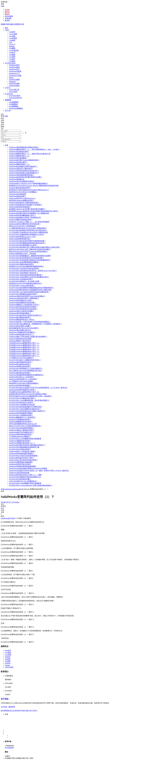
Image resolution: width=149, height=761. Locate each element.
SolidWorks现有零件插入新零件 (20, 464)
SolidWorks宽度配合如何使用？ (20, 366)
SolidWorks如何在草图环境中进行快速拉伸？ (25, 224)
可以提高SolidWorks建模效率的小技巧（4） (24, 349)
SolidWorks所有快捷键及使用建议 (21, 413)
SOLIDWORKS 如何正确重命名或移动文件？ (25, 409)
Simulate (11, 46)
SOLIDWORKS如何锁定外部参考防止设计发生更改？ (28, 230)
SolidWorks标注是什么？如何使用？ (21, 377)
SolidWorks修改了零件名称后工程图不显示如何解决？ (28, 336)
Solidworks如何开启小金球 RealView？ (22, 198)
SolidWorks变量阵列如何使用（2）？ (22, 443)
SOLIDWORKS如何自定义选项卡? (21, 402)
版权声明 (12, 707)
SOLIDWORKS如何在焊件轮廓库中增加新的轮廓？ (27, 241)
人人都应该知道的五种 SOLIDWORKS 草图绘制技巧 (28, 228)
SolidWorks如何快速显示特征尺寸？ (21, 334)
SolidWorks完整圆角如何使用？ (20, 419)
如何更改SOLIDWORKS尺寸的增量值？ (23, 192)
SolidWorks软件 (14, 65)
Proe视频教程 (13, 106)
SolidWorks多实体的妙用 (17, 194)
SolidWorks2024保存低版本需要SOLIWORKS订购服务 (28, 468)
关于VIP (8, 110)
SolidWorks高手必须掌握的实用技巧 (21, 181)
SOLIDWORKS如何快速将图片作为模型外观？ (25, 407)
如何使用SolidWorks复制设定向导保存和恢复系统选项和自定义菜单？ (34, 211)
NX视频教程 (13, 104)
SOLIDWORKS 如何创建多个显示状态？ (23, 273)
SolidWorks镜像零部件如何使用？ (21, 421)
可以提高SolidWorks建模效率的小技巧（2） (24, 345)
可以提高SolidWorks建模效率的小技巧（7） (24, 356)
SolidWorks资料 (14, 83)
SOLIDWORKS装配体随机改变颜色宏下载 (24, 447)
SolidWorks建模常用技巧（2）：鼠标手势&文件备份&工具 (29, 154)
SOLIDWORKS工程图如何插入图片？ (22, 398)
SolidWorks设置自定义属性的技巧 (21, 168)
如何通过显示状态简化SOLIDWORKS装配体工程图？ (28, 394)
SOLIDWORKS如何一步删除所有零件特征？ (25, 360)
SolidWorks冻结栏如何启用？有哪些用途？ (24, 298)
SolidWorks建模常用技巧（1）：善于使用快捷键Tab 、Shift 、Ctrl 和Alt (34, 149)
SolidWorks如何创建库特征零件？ (21, 362)
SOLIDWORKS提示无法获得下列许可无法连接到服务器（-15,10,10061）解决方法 (38, 387)
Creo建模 (12, 48)
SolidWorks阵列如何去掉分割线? (20, 339)
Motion (11, 77)
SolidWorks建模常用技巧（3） (19, 156)
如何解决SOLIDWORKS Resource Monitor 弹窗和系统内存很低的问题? (34, 185)
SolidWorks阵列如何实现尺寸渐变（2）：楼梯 (25, 475)
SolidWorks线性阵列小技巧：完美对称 (22, 253)
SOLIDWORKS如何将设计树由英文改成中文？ (25, 315)
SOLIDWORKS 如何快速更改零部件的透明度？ (26, 275)
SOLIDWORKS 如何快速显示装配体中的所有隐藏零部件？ (30, 260)
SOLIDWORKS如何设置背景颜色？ (21, 428)
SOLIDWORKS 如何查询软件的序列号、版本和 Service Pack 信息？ (33, 270)
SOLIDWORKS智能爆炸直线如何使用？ (23, 294)
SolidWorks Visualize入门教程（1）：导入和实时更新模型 (29, 222)
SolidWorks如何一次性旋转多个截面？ (22, 451)
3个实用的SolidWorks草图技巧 (19, 436)
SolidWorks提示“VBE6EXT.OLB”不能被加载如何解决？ (28, 183)
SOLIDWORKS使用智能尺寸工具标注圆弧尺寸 (25, 368)
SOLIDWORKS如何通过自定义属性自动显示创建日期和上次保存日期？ (34, 247)
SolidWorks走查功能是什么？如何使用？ (23, 379)
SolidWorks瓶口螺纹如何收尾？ (20, 317)
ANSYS (7, 88)
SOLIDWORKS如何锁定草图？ (20, 479)
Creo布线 (12, 36)
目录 (6, 145)
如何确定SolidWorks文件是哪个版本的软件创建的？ (27, 209)
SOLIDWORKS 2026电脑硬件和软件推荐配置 (25, 483)
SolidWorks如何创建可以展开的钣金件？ (23, 166)
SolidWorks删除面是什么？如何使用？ (22, 417)
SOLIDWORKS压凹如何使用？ (20, 449)
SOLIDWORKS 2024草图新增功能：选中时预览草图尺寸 (29, 400)
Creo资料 (12, 57)
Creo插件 (12, 59)
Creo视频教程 (14, 102)
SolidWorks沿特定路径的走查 (19, 473)
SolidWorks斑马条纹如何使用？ (20, 364)
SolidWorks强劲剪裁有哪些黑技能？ (21, 175)
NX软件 (8, 663)
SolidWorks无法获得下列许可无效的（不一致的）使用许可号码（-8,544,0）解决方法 (39, 470)
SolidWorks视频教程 (16, 108)
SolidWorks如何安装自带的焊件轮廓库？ (23, 307)
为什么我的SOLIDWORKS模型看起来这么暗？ (25, 370)
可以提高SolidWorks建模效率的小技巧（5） (24, 351)
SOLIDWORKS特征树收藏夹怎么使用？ (23, 245)
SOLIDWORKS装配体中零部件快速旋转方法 (25, 477)
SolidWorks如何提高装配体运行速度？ (22, 390)
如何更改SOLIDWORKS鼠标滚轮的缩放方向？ (25, 283)
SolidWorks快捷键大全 (17, 179)
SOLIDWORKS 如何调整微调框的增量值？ (24, 262)
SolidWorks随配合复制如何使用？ (21, 219)
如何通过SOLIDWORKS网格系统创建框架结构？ (26, 266)
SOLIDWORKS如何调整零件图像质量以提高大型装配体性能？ (31, 288)
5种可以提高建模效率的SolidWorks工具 (23, 424)
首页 (6, 28)
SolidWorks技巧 (14, 69)
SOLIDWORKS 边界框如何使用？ (21, 279)
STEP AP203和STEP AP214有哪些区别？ (23, 481)
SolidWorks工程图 (15, 75)
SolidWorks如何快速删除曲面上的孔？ (22, 215)
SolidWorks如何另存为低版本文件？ (21, 432)
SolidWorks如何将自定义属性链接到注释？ (24, 202)
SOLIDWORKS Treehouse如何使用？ (22, 285)
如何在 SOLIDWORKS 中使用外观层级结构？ (25, 426)
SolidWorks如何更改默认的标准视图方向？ (24, 173)
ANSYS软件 (13, 92)
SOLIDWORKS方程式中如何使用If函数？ (24, 455)
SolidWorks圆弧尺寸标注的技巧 (20, 341)
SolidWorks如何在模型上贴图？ (20, 326)
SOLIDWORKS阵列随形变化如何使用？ (23, 309)
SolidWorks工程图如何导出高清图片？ (22, 332)
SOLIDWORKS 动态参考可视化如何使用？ (24, 268)
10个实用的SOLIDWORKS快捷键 (21, 381)
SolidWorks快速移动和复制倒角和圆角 (22, 466)
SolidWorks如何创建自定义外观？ (21, 300)
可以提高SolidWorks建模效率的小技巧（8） (24, 392)
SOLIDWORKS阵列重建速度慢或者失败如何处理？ (27, 243)
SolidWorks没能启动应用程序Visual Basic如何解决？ (27, 296)
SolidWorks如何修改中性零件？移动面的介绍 (25, 217)
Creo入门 (12, 44)
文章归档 (8, 18)
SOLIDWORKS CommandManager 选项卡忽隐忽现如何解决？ (30, 485)
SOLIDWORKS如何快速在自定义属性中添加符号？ (27, 411)
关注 (2, 508)
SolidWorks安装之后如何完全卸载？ (21, 311)
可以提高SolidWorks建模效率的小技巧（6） (24, 353)
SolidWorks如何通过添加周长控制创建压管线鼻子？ (27, 445)
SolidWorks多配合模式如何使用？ (21, 434)
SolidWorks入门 (14, 73)
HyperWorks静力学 (15, 98)
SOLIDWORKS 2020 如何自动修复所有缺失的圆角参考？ (29, 292)
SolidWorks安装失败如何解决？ (20, 313)
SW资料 (8, 661)
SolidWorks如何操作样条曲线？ (20, 385)
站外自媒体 (9, 16)
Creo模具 (12, 40)
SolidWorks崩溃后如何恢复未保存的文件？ (24, 171)
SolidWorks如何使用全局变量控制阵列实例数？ (25, 177)
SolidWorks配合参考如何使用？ (20, 188)
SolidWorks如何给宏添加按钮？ (20, 207)
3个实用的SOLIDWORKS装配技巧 (21, 358)
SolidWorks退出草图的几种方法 (20, 330)
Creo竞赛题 (13, 38)
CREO (7, 30)
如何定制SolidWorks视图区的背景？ (21, 200)
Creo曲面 (12, 54)
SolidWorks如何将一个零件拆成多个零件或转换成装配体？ (29, 322)
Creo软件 (12, 32)
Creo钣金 (12, 61)
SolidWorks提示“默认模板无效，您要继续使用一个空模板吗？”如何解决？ (35, 324)
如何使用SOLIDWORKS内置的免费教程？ (24, 383)
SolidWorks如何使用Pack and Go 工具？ (22, 236)
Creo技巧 (12, 52)
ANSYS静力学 (14, 89)
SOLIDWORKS (10, 63)
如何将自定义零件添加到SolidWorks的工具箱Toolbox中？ (29, 190)
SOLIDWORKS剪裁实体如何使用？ (21, 264)
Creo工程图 (13, 34)
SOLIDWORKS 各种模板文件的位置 (22, 404)
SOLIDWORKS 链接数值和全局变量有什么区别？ (26, 234)
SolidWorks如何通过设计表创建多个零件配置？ (25, 205)
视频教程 (8, 100)
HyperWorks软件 (14, 96)
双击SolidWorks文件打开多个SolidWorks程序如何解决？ (28, 251)
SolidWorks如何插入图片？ (18, 162)
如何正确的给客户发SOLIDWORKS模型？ (24, 328)
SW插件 (8, 659)
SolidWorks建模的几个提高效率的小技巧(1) (24, 305)
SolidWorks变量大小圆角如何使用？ (21, 430)
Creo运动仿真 (14, 50)
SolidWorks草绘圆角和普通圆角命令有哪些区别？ (26, 375)
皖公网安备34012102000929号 (11, 710)
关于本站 (5, 699)
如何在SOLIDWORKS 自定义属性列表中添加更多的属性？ (30, 249)
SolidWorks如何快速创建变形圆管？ (21, 453)
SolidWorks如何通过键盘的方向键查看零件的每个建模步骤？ (30, 290)
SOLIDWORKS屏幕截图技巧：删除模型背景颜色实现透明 (30, 256)
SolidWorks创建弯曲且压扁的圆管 (21, 462)
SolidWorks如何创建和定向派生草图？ (22, 302)
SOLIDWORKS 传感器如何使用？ (21, 415)
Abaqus (7, 665)
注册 (2, 6)
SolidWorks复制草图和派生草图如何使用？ (24, 147)
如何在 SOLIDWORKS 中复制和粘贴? (22, 226)
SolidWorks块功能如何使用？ (19, 151)
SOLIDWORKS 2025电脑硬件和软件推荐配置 (25, 438)
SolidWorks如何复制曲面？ (18, 158)
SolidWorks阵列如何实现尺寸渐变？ (21, 458)
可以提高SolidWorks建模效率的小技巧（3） (24, 347)
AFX (10, 42)
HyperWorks (9, 94)
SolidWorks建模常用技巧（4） (19, 164)
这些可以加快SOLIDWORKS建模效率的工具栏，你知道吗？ (30, 396)
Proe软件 (8, 650)
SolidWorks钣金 (14, 67)
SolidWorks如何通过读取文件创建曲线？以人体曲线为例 (29, 213)
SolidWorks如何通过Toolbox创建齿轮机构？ (24, 160)
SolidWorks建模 (14, 79)
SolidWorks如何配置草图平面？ (20, 239)
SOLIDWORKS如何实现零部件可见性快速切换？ (26, 258)
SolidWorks (8, 489)
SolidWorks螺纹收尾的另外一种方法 (21, 319)
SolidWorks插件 (14, 85)
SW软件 (8, 657)
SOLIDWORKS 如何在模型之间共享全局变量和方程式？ (29, 277)
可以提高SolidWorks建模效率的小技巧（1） (24, 343)
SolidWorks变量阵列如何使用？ (20, 441)
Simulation (12, 81)
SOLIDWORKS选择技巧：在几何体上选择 (24, 281)
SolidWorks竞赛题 (15, 71)
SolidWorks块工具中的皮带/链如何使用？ (23, 460)
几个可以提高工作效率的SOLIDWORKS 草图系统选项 (28, 232)
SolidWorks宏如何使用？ (17, 196)
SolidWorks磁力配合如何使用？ (20, 373)
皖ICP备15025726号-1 (30, 710)
